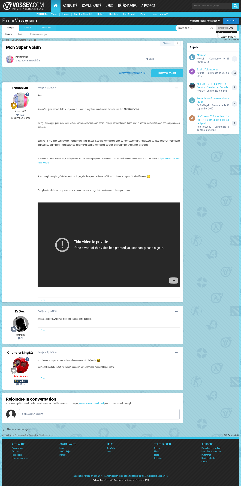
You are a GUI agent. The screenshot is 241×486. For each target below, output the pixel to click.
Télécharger (127, 6)
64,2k (22, 384)
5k (22, 338)
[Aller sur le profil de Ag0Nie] (192, 71)
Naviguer (11, 28)
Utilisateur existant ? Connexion (204, 21)
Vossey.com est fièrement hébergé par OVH (131, 480)
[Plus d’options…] (176, 88)
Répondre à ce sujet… (35, 414)
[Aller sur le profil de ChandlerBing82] (21, 365)
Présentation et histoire (211, 448)
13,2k (22, 115)
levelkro (201, 91)
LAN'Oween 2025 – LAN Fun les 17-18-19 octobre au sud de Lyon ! (213, 120)
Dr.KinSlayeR (203, 105)
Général (36, 61)
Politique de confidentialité (103, 480)
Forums (8, 34)
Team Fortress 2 (160, 14)
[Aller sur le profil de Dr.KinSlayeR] (192, 100)
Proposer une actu (20, 458)
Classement (46, 28)
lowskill (200, 59)
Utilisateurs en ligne (38, 34)
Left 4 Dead (129, 14)
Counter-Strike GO (83, 14)
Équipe (21, 34)
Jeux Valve (111, 448)
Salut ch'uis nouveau (207, 69)
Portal (143, 14)
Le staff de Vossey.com (211, 452)
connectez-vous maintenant (91, 403)
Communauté (91, 6)
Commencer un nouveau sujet (132, 73)
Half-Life (113, 14)
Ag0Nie (200, 73)
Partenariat (206, 455)
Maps (156, 455)
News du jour (17, 448)
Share (151, 59)
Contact (204, 462)
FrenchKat (23, 57)
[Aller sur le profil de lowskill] (192, 57)
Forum (62, 448)
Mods (109, 452)
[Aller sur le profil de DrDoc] (21, 324)
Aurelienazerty (204, 127)
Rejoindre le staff (208, 458)
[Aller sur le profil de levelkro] (192, 86)
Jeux (109, 6)
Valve (54, 14)
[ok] (235, 6)
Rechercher (17, 455)
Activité (27, 28)
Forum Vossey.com (19, 21)
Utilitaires (158, 458)
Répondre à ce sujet (167, 73)
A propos (148, 6)
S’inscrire (231, 21)
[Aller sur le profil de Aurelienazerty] (192, 118)
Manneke (201, 55)
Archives (15, 452)
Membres (63, 455)
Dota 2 (100, 14)
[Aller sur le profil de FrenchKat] (10, 59)
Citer (43, 300)
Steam (65, 14)
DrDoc (20, 311)
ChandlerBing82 (20, 352)
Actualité (70, 6)
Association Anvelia (82, 476)
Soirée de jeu (65, 452)
